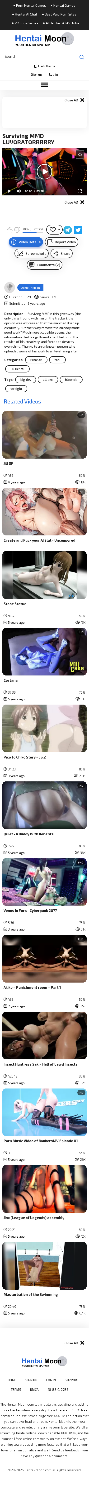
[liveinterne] (77, 1389)
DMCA (34, 1390)
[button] (44, 85)
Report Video (65, 242)
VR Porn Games (26, 23)
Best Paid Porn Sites (61, 14)
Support (72, 1380)
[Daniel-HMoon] (9, 287)
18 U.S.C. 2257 (58, 1390)
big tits (25, 380)
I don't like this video (17, 230)
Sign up (36, 74)
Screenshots (35, 253)
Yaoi (57, 360)
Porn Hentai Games (31, 5)
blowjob (71, 380)
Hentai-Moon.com (38, 1470)
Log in (53, 74)
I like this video (10, 230)
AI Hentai (53, 23)
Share (65, 253)
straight (16, 389)
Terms (16, 1390)
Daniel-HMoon (30, 287)
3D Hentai (17, 369)
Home (12, 1380)
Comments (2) (48, 265)
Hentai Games (64, 5)
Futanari (36, 360)
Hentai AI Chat (26, 14)
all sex (48, 380)
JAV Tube (72, 23)
